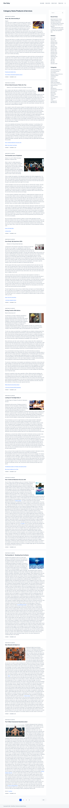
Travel (52, 99)
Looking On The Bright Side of (13, 397)
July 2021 (53, 59)
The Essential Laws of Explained (13, 155)
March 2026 (53, 38)
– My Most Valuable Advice (10, 300)
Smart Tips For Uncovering (10, 297)
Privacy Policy (54, 3)
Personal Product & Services (56, 89)
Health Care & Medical (55, 82)
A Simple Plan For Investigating (57, 29)
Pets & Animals (54, 91)
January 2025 (53, 40)
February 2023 (54, 46)
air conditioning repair (21, 604)
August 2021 (53, 57)
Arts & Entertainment (55, 71)
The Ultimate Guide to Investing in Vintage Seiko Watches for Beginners (57, 25)
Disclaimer (42, 3)
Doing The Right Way (9, 228)
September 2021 (54, 56)
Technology (53, 98)
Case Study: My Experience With (13, 241)
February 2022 (54, 50)
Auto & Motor (53, 72)
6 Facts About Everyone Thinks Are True (15, 85)
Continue (10, 791)
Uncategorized (54, 101)
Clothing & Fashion (54, 75)
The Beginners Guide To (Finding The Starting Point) (15, 466)
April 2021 (53, 62)
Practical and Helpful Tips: (10, 71)
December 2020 (54, 63)
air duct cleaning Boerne (13, 785)
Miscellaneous (53, 88)
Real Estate (53, 92)
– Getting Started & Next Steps (57, 27)
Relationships (53, 94)
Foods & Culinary (54, 79)
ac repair (23, 523)
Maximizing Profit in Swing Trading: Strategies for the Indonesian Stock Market (56, 21)
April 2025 (53, 39)
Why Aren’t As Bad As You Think (11, 469)
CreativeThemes (23, 806)
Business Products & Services (57, 74)
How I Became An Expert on (12, 645)
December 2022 (54, 48)
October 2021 (53, 55)
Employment (53, 76)
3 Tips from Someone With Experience (13, 387)
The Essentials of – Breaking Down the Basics (17, 555)
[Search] (65, 3)
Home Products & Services (10, 16)
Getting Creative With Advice (12, 310)
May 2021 (53, 60)
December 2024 (54, 42)
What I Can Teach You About (11, 145)
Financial (52, 78)
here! (9, 675)
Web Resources (54, 102)
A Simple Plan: (8, 231)
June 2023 (53, 45)
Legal (52, 86)
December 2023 (54, 43)
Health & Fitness (54, 81)
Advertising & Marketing (56, 69)
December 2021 (54, 52)
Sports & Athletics (54, 96)
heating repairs (18, 500)
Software (52, 95)
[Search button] (63, 13)
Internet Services (54, 85)
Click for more (27, 695)
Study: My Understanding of (12, 18)
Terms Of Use (60, 3)
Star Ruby (6, 3)
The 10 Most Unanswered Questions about (13, 74)
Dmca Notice (47, 3)
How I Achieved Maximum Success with (13, 142)
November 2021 (54, 53)
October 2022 (53, 49)
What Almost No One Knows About (12, 384)
